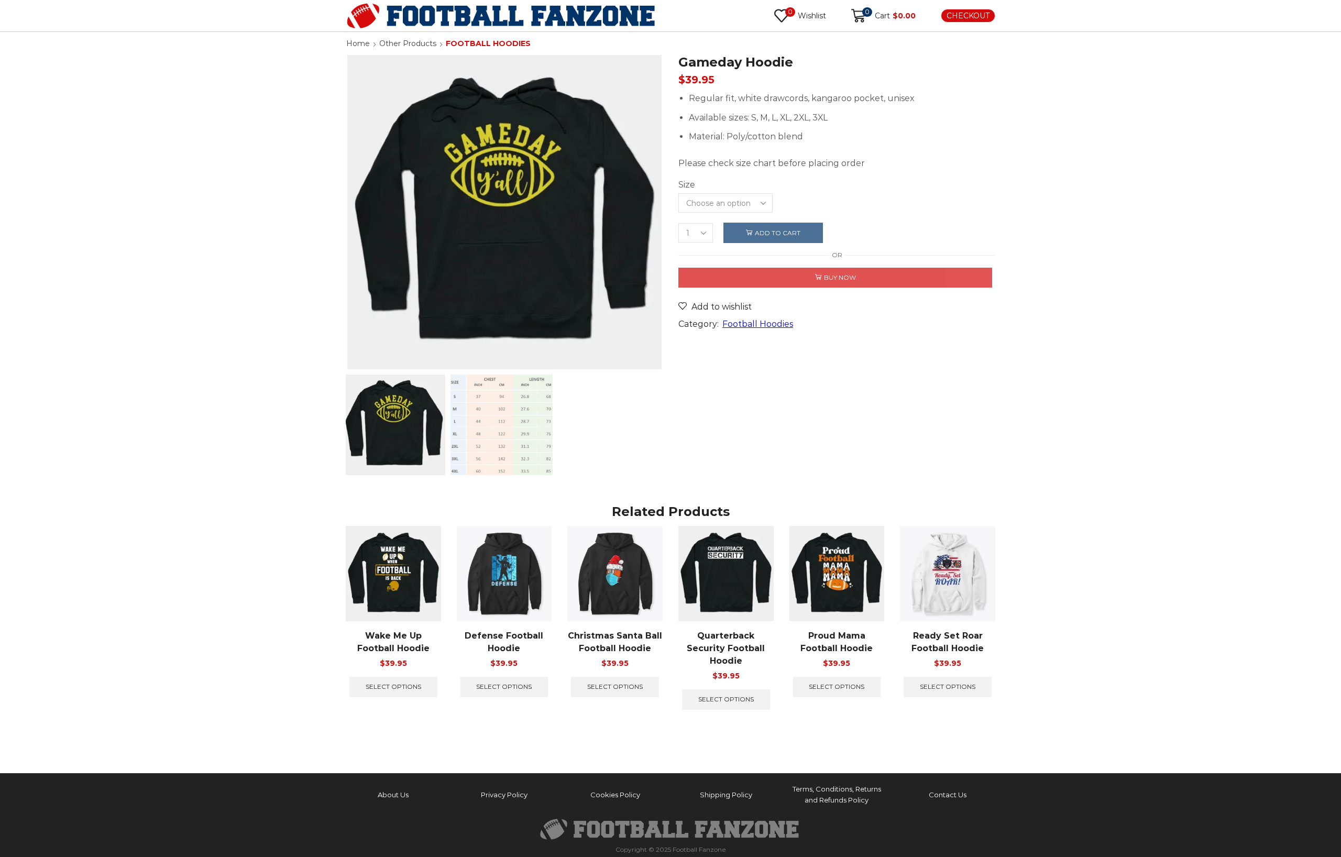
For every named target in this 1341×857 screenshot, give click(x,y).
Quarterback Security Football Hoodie (726, 648)
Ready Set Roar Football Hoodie (947, 642)
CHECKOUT (968, 15)
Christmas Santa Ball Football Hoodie (615, 642)
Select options (393, 686)
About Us (393, 794)
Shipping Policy (726, 794)
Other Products (407, 43)
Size (686, 185)
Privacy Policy (504, 794)
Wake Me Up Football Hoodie (393, 642)
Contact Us (947, 794)
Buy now (840, 277)
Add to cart (777, 233)
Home (358, 43)
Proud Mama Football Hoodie (836, 642)
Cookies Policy (615, 794)
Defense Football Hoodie (504, 642)
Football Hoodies (488, 43)
